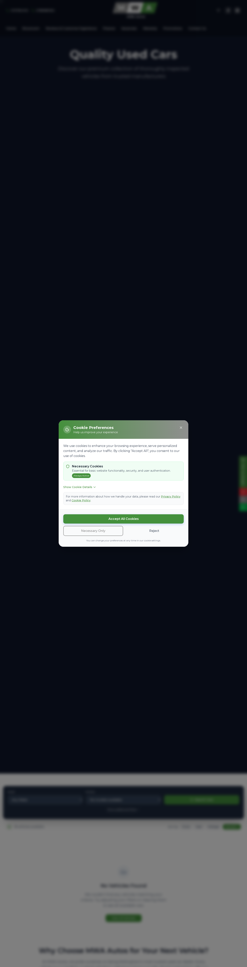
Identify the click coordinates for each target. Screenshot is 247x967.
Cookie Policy (81, 500)
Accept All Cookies (123, 519)
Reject (154, 531)
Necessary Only (93, 531)
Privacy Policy (170, 496)
